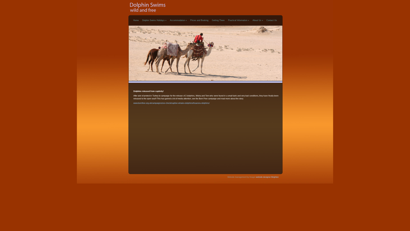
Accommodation (178, 20)
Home (136, 20)
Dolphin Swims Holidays (154, 20)
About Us (258, 20)
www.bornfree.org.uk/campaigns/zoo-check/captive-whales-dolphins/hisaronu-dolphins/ (171, 103)
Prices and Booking (199, 20)
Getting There (218, 20)
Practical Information (238, 20)
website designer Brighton (267, 177)
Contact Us (271, 20)
